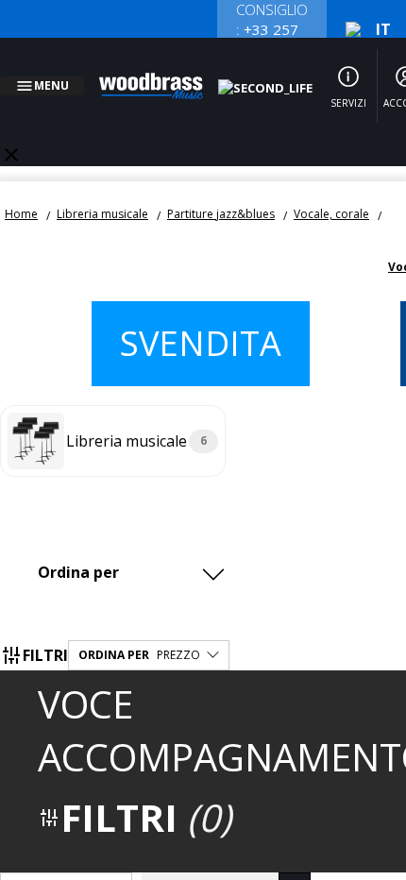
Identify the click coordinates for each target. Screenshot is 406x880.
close (11, 132)
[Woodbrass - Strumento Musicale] (161, 74)
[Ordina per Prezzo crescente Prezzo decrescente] (136, 549)
